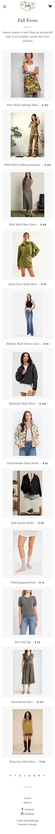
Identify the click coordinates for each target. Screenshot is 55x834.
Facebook (29, 809)
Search (27, 798)
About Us (27, 802)
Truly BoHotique (31, 820)
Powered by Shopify (27, 824)
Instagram (29, 813)
